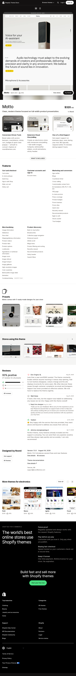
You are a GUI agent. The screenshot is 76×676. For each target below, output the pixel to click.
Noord (72, 111)
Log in (63, 2)
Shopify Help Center (9, 628)
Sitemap (5, 667)
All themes (7, 460)
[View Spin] (54, 315)
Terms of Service (7, 654)
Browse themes (47, 2)
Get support (8, 456)
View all (60, 481)
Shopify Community (8, 635)
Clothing (5, 605)
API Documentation (8, 631)
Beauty (4, 609)
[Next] (72, 339)
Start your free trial (38, 583)
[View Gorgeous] (33, 315)
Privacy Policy (6, 658)
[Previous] (67, 339)
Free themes (43, 609)
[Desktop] (35, 8)
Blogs (4, 638)
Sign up (69, 2)
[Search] (58, 2)
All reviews (7, 393)
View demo (57, 93)
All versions (41, 455)
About (41, 628)
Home (4, 616)
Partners (41, 631)
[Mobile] (40, 8)
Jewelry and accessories (10, 612)
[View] (11, 351)
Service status (43, 638)
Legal (40, 635)
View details (31, 455)
